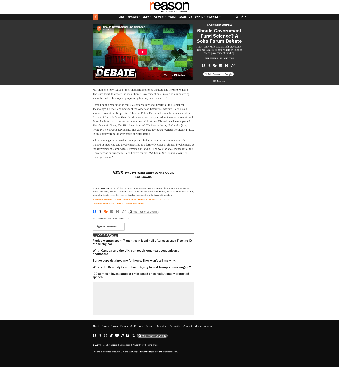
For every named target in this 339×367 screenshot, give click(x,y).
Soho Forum (159, 191)
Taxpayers (164, 199)
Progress (153, 199)
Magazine (133, 16)
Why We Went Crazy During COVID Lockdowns (143, 175)
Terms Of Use (152, 344)
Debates (120, 204)
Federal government (135, 204)
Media (198, 326)
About (96, 326)
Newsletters (185, 16)
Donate (199, 16)
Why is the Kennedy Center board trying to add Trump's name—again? (142, 267)
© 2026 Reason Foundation (105, 344)
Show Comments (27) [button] (110, 226)
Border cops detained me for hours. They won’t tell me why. (134, 260)
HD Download (219, 81)
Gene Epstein (211, 58)
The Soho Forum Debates (103, 204)
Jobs (140, 326)
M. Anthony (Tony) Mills (107, 89)
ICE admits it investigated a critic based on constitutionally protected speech (141, 275)
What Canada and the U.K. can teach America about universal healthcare (136, 252)
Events (124, 326)
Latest (122, 16)
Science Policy (129, 199)
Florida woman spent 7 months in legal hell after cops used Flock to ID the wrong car (142, 242)
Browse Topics (110, 326)
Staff (133, 326)
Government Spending (219, 25)
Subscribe (213, 16)
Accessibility (125, 344)
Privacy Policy (138, 344)
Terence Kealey (177, 89)
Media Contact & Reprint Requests (111, 218)
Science (117, 199)
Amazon (208, 326)
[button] (243, 17)
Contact (187, 326)
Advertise (162, 326)
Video (146, 16)
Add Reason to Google (219, 74)
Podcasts (158, 16)
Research (142, 199)
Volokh (172, 16)
